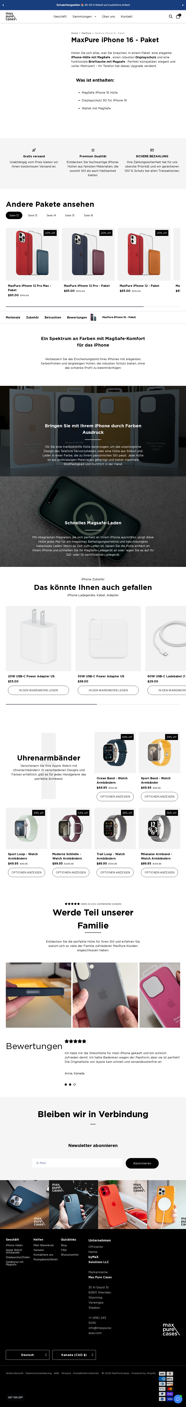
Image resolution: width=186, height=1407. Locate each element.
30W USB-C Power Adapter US (101, 676)
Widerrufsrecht (14, 1373)
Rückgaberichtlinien (45, 1259)
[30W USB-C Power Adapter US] (108, 638)
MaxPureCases (120, 1373)
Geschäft (60, 16)
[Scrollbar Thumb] (75, 306)
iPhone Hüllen (14, 1245)
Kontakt (127, 16)
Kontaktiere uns (43, 1254)
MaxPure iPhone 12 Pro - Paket (87, 285)
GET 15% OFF (15, 1397)
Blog (64, 1245)
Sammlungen (82, 16)
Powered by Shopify (144, 1373)
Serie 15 (69, 215)
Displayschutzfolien (18, 1257)
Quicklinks (68, 1239)
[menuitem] (60, 16)
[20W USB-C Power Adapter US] (38, 638)
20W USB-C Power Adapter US (31, 676)
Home (74, 33)
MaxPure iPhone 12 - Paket (139, 285)
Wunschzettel (69, 1254)
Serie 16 (88, 215)
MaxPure (86, 33)
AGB (56, 1373)
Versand (38, 1250)
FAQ (63, 1250)
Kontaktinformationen (86, 1373)
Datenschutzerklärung (39, 1373)
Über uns (108, 16)
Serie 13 (32, 215)
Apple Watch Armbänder (14, 1251)
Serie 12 (14, 215)
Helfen (38, 1239)
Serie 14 (51, 215)
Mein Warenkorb (43, 1245)
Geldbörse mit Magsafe (14, 1263)
